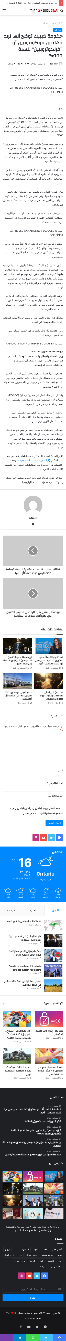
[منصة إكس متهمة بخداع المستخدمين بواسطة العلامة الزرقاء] (53, 1213)
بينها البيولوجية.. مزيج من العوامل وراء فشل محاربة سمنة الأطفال (50, 1071)
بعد (16, 1249)
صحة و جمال (31, 1255)
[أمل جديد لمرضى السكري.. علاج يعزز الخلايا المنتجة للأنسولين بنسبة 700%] (17, 1019)
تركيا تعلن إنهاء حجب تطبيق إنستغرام (49, 1033)
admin (55, 63)
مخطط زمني (56, 1266)
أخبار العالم (57, 1249)
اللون (36, 1249)
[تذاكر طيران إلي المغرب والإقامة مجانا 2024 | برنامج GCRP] (53, 955)
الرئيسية (56, 23)
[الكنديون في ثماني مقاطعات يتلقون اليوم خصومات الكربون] (48, 681)
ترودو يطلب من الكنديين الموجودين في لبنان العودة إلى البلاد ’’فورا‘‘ (17, 660)
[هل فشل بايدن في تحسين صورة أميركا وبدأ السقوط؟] (53, 940)
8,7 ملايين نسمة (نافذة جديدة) (33, 460)
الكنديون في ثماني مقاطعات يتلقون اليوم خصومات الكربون (51, 695)
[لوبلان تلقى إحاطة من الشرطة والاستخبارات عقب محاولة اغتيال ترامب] (33, 1200)
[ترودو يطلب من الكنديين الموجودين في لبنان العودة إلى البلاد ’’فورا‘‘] (17, 646)
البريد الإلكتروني (55, 783)
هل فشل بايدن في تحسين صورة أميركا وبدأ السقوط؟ (25, 938)
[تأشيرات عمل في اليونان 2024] (12, 1213)
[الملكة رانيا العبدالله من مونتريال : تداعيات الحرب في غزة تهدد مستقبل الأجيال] (48, 646)
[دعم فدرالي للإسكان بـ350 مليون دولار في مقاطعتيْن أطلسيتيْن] (17, 681)
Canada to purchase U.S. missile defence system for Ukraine (25, 968)
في (60, 1261)
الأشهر (55, 910)
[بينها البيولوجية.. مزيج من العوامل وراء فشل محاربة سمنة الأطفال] (49, 1056)
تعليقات (11, 910)
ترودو (7, 1249)
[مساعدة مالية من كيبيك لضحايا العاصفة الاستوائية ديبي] (17, 1056)
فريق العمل (9, 1255)
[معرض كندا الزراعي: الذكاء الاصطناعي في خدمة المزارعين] (53, 985)
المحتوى (25, 1249)
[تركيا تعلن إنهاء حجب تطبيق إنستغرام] (49, 1019)
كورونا (32, 1261)
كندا (41, 1261)
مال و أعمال (20, 1261)
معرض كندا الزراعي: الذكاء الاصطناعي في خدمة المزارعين (22, 983)
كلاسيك (51, 1261)
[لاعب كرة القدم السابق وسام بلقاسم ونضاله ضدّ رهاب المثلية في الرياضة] (53, 1200)
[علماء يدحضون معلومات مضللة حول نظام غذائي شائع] (33, 1213)
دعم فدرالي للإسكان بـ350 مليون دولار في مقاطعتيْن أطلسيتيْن (18, 695)
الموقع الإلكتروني (55, 795)
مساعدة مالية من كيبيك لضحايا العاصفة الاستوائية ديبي (18, 1071)
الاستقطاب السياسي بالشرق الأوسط (23, 921)
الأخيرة (33, 910)
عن (20, 1255)
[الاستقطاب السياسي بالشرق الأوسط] (53, 925)
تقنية (60, 1255)
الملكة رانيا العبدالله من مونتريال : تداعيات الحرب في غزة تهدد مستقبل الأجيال (49, 660)
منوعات (43, 1266)
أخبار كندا (45, 23)
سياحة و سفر (47, 1255)
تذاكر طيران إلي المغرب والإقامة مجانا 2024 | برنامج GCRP (25, 953)
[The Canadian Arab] (44, 10)
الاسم (59, 770)
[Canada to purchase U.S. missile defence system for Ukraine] (53, 970)
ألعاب (45, 1249)
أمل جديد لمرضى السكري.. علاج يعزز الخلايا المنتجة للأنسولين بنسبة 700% (18, 1034)
